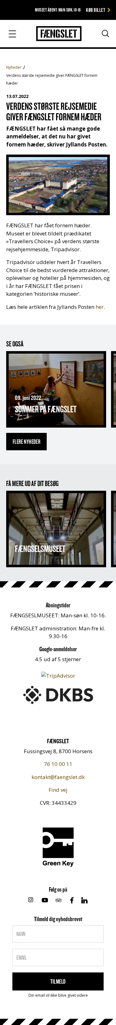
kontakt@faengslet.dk (58, 777)
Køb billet (95, 10)
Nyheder (13, 67)
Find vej (58, 789)
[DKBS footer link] (58, 694)
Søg (99, 36)
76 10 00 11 (58, 764)
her (100, 306)
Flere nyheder (26, 441)
